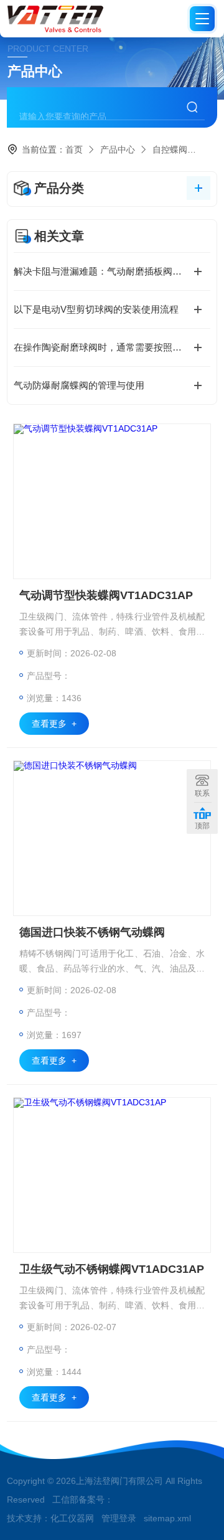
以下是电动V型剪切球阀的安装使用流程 (96, 309)
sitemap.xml (167, 1518)
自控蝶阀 (169, 149)
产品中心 (117, 149)
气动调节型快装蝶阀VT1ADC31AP (106, 595)
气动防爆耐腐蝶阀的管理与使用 (79, 385)
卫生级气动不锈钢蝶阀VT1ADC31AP (111, 1269)
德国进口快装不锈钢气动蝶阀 (92, 932)
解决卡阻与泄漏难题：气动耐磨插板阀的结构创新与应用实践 (112, 271)
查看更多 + (54, 724)
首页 (74, 149)
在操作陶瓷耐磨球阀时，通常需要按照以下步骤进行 (112, 347)
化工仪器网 (72, 1518)
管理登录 (118, 1518)
